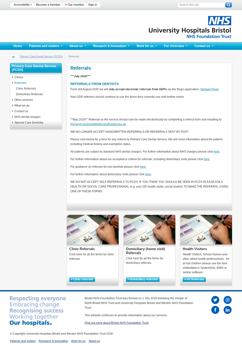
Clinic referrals (82, 279)
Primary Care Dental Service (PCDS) (41, 56)
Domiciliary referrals (143, 279)
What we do (22, 105)
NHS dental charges (27, 117)
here (217, 151)
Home (17, 46)
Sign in (92, 4)
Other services (23, 100)
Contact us (202, 46)
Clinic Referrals (26, 88)
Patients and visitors (44, 46)
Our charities (76, 4)
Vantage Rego (209, 89)
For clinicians (174, 46)
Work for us (145, 46)
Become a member (48, 4)
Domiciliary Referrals (29, 94)
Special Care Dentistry (28, 122)
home (13, 57)
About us (76, 46)
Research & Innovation (109, 46)
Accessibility (22, 4)
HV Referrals (195, 279)
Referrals (20, 83)
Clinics (18, 77)
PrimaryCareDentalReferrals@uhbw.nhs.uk (98, 124)
